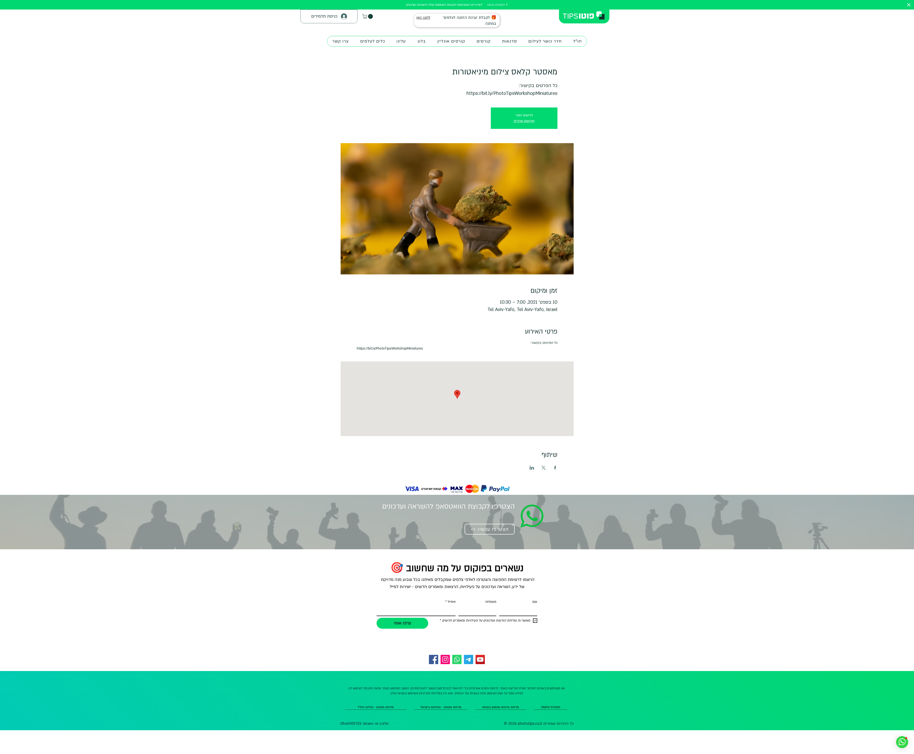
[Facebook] (433, 659)
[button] (368, 16)
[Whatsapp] (457, 659)
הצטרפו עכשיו (496, 5)
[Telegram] (468, 659)
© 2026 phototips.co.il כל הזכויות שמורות (539, 723)
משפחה (490, 601)
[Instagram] (445, 659)
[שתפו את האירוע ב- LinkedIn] (532, 468)
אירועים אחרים (524, 121)
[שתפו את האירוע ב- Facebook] (555, 468)
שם (534, 601)
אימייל (450, 601)
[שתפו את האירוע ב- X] (543, 468)
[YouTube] (480, 659)
